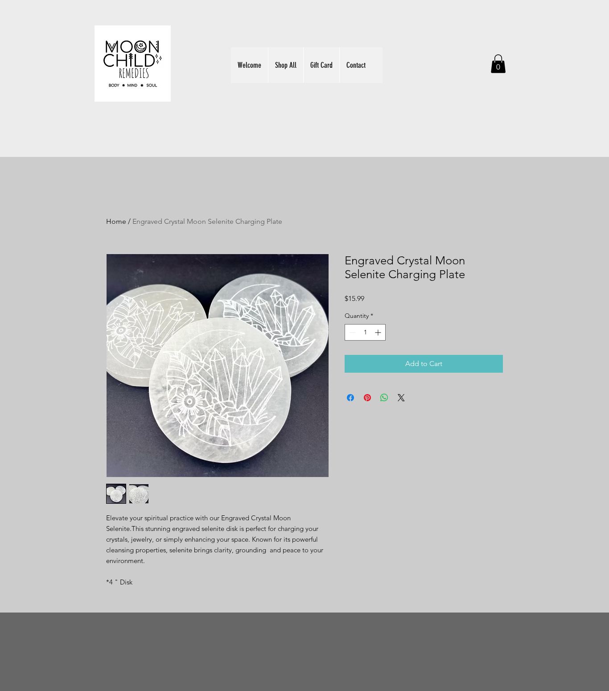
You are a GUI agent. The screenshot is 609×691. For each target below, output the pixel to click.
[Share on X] (401, 397)
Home (116, 221)
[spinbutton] (365, 332)
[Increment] (378, 332)
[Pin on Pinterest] (367, 397)
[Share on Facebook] (350, 397)
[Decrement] (351, 332)
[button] (498, 63)
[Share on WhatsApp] (384, 397)
